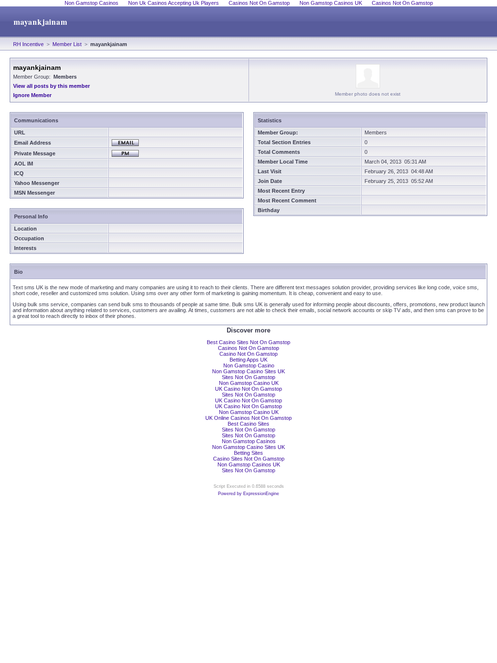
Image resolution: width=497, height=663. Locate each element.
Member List (67, 44)
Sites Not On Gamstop (248, 377)
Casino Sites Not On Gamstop (248, 459)
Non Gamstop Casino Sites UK (248, 371)
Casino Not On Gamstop (248, 354)
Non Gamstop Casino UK (249, 383)
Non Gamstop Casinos (249, 441)
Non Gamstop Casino (248, 365)
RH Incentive (28, 44)
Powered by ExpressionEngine (248, 493)
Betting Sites (248, 453)
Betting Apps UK (248, 360)
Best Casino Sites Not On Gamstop (248, 342)
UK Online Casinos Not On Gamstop (248, 418)
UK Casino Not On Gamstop (248, 389)
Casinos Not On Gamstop (248, 348)
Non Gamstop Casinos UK (248, 464)
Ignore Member (32, 95)
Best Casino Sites (248, 424)
